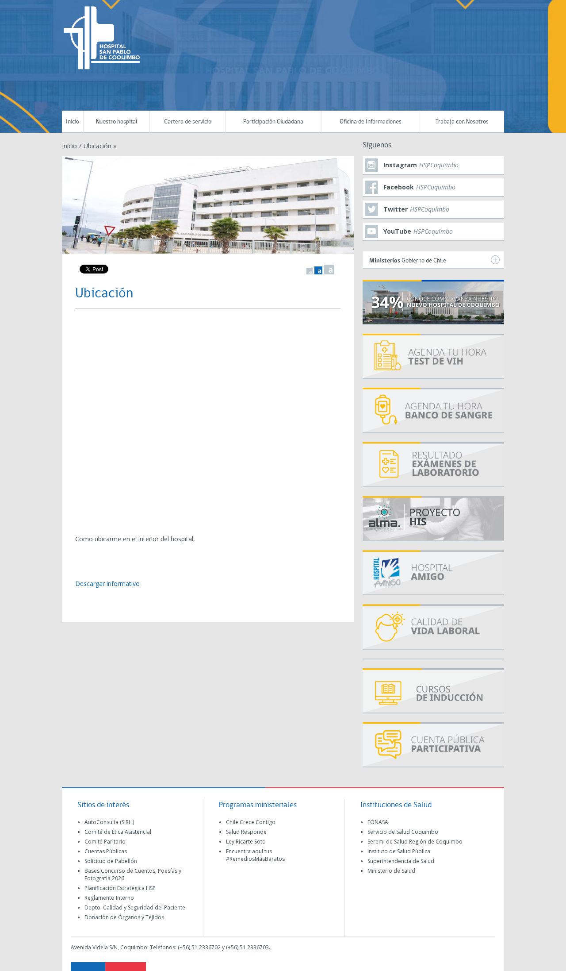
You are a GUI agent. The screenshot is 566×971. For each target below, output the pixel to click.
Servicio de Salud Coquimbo (402, 832)
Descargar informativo (107, 583)
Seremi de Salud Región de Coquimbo (415, 841)
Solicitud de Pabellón (110, 861)
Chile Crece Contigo (250, 822)
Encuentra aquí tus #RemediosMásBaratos (255, 855)
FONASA (377, 822)
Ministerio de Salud (391, 871)
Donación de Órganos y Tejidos (124, 917)
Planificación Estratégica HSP (120, 888)
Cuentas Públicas (105, 851)
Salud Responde (246, 832)
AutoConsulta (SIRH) (109, 822)
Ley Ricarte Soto (246, 841)
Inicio (72, 122)
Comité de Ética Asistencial (117, 832)
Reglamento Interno (109, 898)
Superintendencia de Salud (400, 861)
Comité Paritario (105, 841)
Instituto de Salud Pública (398, 851)
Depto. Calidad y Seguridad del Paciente (134, 907)
